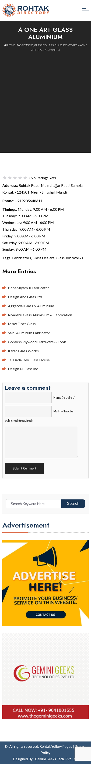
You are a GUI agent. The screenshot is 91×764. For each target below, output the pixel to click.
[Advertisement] (45, 99)
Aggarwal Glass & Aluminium (31, 306)
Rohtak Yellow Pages (55, 746)
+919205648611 (28, 200)
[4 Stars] (20, 177)
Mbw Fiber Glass (22, 323)
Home (11, 45)
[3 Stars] (15, 177)
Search (73, 503)
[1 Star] (4, 177)
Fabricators (25, 45)
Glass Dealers (44, 45)
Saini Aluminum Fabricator (29, 332)
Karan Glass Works (23, 351)
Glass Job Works (66, 45)
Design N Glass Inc (23, 368)
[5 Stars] (25, 177)
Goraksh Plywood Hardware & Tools (37, 342)
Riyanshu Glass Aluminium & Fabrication (40, 315)
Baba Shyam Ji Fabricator (28, 287)
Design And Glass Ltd (25, 297)
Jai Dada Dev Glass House (29, 360)
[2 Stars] (9, 177)
